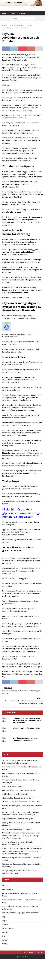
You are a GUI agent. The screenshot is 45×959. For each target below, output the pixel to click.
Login (4, 917)
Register (5, 932)
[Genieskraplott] (22, 5)
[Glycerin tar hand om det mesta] (7, 729)
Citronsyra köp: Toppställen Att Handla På (17, 798)
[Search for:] (22, 18)
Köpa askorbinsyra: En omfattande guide (17, 819)
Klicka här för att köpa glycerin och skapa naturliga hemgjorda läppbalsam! (21, 512)
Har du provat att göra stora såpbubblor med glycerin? (25, 739)
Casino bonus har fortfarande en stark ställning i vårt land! (22, 901)
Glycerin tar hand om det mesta (26, 728)
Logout (5, 920)
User (4, 936)
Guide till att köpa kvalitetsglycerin (15, 794)
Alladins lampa (7, 889)
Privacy (13, 13)
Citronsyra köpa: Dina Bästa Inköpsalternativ (19, 790)
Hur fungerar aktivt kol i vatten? (14, 786)
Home (4, 13)
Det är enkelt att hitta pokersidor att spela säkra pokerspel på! (20, 907)
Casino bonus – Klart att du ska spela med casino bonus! (20, 894)
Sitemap (22, 13)
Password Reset (8, 928)
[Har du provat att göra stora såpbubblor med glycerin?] (7, 739)
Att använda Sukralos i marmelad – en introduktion (21, 802)
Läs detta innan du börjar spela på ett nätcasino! (20, 913)
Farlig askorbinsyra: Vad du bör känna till (17, 829)
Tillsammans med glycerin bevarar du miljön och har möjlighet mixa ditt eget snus (27, 720)
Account (5, 885)
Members (5, 924)
